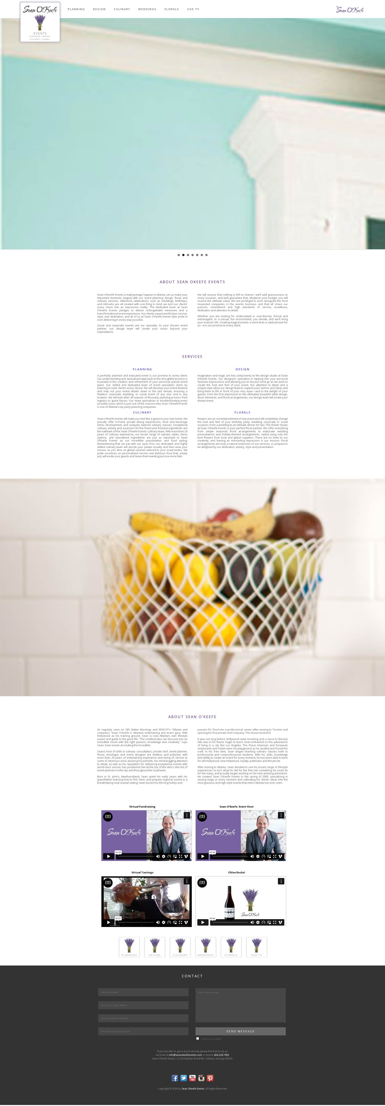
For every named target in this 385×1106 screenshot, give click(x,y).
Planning (76, 9)
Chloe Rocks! (236, 872)
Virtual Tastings (142, 872)
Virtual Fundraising (142, 806)
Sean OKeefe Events (193, 1088)
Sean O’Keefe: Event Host (237, 806)
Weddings (147, 9)
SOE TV (193, 9)
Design (99, 9)
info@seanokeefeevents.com (185, 1055)
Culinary (122, 9)
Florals (172, 9)
